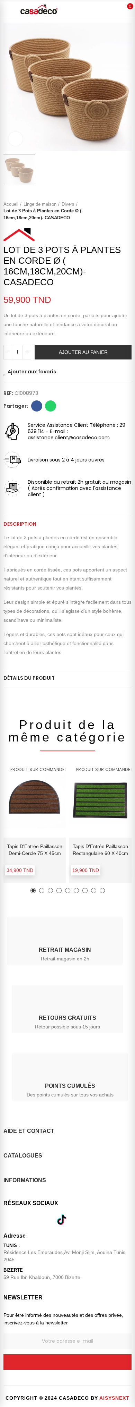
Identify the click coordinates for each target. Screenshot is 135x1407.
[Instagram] (25, 1219)
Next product (126, 210)
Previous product (109, 210)
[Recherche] (103, 9)
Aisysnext (114, 1398)
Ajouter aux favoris (32, 371)
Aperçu (48, 786)
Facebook (36, 406)
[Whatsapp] (43, 1219)
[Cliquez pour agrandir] (15, 139)
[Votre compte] (115, 9)
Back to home (117, 210)
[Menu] (7, 9)
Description (19, 523)
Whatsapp (50, 406)
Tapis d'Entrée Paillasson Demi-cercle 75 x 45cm (34, 850)
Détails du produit (29, 678)
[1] (67, 1362)
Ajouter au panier (83, 352)
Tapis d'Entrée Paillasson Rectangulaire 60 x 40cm (100, 850)
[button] (33, 890)
